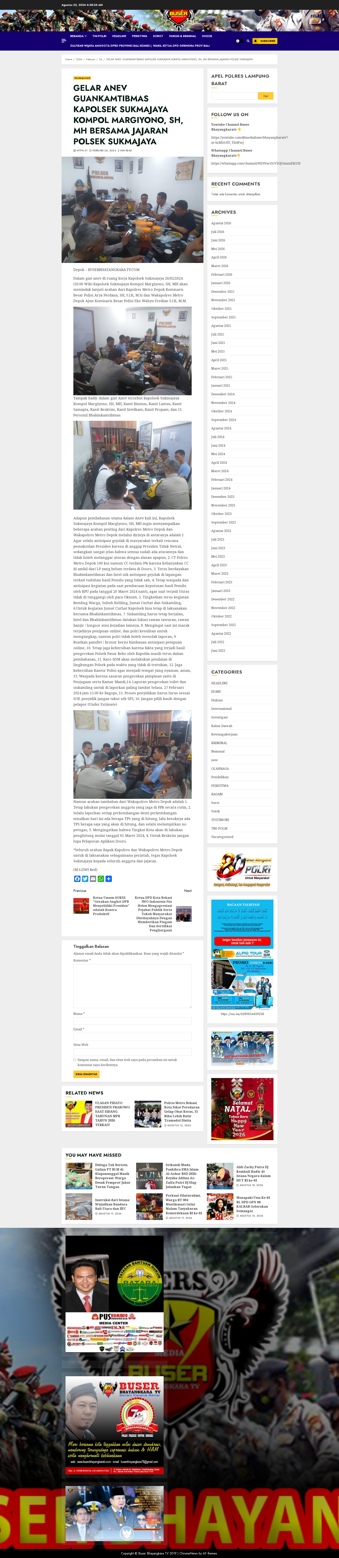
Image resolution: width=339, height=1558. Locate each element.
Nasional (217, 751)
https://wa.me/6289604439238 (242, 1014)
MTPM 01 (81, 150)
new (214, 760)
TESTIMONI (220, 820)
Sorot (158, 36)
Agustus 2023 (221, 531)
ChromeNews (189, 1553)
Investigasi (219, 717)
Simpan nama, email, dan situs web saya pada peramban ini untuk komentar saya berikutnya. (127, 1062)
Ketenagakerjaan (224, 734)
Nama (79, 1014)
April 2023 (219, 565)
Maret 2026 (219, 266)
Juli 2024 (217, 437)
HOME (216, 691)
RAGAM (217, 794)
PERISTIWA (139, 36)
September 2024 (223, 420)
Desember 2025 (222, 291)
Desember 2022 (222, 599)
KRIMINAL (219, 743)
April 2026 (219, 257)
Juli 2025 (217, 334)
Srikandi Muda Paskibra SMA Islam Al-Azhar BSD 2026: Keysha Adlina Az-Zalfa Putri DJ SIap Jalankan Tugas (149, 1176)
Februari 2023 (221, 582)
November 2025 (223, 300)
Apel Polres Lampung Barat (240, 80)
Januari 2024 (220, 488)
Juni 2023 (218, 548)
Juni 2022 (218, 650)
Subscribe (267, 41)
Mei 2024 (218, 454)
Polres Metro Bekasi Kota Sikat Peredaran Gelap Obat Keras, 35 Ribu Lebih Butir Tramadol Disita (148, 1114)
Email (78, 1029)
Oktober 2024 (221, 411)
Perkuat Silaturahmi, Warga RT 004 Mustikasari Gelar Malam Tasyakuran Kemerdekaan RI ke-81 (149, 1206)
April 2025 (219, 360)
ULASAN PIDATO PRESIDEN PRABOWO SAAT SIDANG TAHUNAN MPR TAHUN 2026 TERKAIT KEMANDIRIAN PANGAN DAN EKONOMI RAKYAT (79, 1114)
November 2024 (223, 403)
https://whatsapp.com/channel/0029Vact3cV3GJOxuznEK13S (256, 163)
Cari (265, 96)
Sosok (207, 36)
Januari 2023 (220, 591)
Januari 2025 (220, 385)
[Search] (248, 41)
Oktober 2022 (221, 616)
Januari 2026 (220, 283)
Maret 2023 (219, 573)
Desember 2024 (222, 394)
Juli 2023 (217, 539)
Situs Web (80, 1045)
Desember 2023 (222, 496)
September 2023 (223, 522)
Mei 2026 (218, 249)
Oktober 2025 (221, 308)
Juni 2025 (218, 343)
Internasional (221, 708)
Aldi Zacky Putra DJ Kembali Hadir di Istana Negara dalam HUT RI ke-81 (220, 1176)
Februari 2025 (221, 377)
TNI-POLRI (99, 36)
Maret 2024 (219, 471)
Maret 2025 (219, 368)
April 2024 (219, 462)
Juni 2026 (218, 240)
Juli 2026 (217, 232)
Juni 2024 (218, 445)
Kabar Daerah (221, 726)
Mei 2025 (218, 351)
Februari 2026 (221, 274)
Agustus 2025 (221, 326)
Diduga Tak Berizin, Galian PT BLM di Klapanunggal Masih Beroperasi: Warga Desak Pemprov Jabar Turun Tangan (79, 1176)
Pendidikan (220, 777)
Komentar (82, 960)
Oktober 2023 (221, 514)
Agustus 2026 (221, 223)
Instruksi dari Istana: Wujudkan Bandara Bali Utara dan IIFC (79, 1206)
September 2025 (223, 317)
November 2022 (223, 608)
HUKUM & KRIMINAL (182, 36)
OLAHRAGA (220, 768)
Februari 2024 (221, 479)
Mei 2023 (218, 556)
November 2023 (223, 505)
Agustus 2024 (221, 428)
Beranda (77, 36)
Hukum (217, 700)
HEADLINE (119, 36)
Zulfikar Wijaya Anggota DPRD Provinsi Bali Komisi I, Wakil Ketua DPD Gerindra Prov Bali (140, 46)
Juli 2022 (217, 642)
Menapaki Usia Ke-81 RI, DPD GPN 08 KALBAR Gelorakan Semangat (220, 1206)
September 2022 (223, 625)
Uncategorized (82, 77)
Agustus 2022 (221, 633)
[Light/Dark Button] (240, 41)
